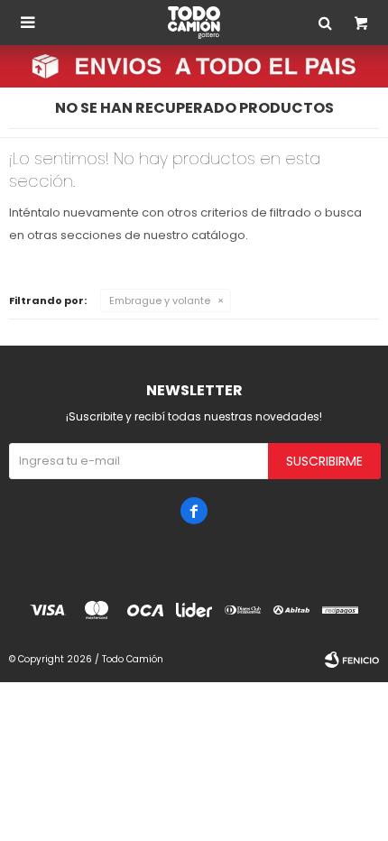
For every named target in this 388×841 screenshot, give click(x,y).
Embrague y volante (159, 300)
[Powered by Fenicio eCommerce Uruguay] (352, 659)
